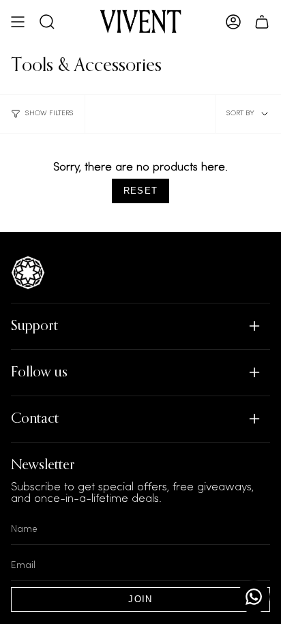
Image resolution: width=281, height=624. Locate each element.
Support (34, 326)
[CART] (262, 22)
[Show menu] (17, 22)
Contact (35, 419)
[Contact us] (253, 596)
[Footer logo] (28, 273)
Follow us (39, 373)
